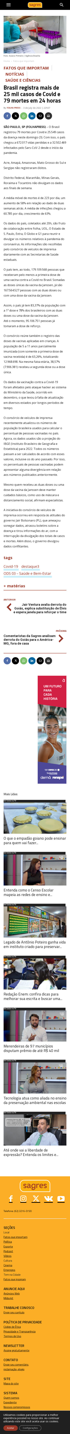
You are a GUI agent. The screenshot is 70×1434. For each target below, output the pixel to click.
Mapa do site (11, 1383)
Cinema (8, 1265)
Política (8, 1242)
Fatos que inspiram (15, 1279)
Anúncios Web (12, 1293)
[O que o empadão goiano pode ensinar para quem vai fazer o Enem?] (35, 818)
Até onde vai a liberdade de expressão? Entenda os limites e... (31, 1152)
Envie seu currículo (14, 1312)
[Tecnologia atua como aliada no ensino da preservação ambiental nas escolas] (35, 1078)
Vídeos (7, 1256)
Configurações (30, 1428)
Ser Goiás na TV (10, 801)
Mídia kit (8, 1298)
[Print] (48, 115)
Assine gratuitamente (16, 1350)
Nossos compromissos (17, 1407)
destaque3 (30, 566)
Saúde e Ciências (22, 80)
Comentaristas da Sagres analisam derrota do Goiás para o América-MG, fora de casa (30, 639)
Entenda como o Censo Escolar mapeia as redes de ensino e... (28, 892)
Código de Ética (12, 1327)
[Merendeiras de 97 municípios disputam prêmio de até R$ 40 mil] (35, 1026)
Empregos (9, 1270)
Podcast (8, 1251)
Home (7, 61)
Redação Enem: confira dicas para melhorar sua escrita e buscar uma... (33, 996)
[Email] (40, 115)
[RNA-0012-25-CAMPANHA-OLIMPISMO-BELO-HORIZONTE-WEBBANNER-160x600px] (52, 782)
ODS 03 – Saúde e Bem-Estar (27, 573)
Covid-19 (11, 566)
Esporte (8, 1247)
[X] (15, 115)
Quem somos (11, 1398)
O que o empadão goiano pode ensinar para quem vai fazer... (35, 840)
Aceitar (10, 1428)
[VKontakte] (48, 1199)
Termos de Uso (12, 1336)
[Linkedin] (32, 115)
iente (14, 1402)
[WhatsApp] (23, 115)
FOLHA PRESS (13, 107)
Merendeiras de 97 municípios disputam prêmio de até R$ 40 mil (31, 1048)
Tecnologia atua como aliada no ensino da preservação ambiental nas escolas (35, 1100)
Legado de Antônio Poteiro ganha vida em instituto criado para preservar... (35, 944)
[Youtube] (61, 1199)
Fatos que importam (23, 61)
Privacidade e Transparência (20, 1331)
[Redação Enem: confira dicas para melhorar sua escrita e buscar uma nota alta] (35, 974)
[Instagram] (23, 1199)
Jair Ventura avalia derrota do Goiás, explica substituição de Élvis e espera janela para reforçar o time (39, 608)
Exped (7, 1402)
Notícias (14, 74)
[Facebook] (7, 115)
